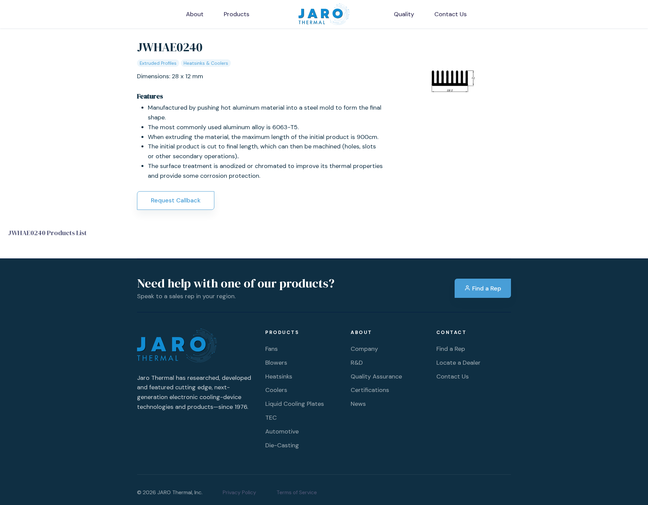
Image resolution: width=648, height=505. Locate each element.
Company (364, 349)
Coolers (276, 390)
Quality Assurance (376, 376)
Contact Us (452, 376)
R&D (357, 363)
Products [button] (236, 14)
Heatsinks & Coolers (206, 63)
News (358, 404)
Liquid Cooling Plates (294, 404)
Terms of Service (296, 492)
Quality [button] (404, 14)
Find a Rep (485, 288)
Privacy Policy (239, 492)
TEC (271, 418)
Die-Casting (282, 445)
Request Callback (175, 200)
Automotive (282, 431)
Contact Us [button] (450, 14)
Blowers (276, 363)
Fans (271, 349)
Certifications (370, 390)
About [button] (195, 14)
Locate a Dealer (458, 363)
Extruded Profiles (158, 63)
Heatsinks (278, 376)
